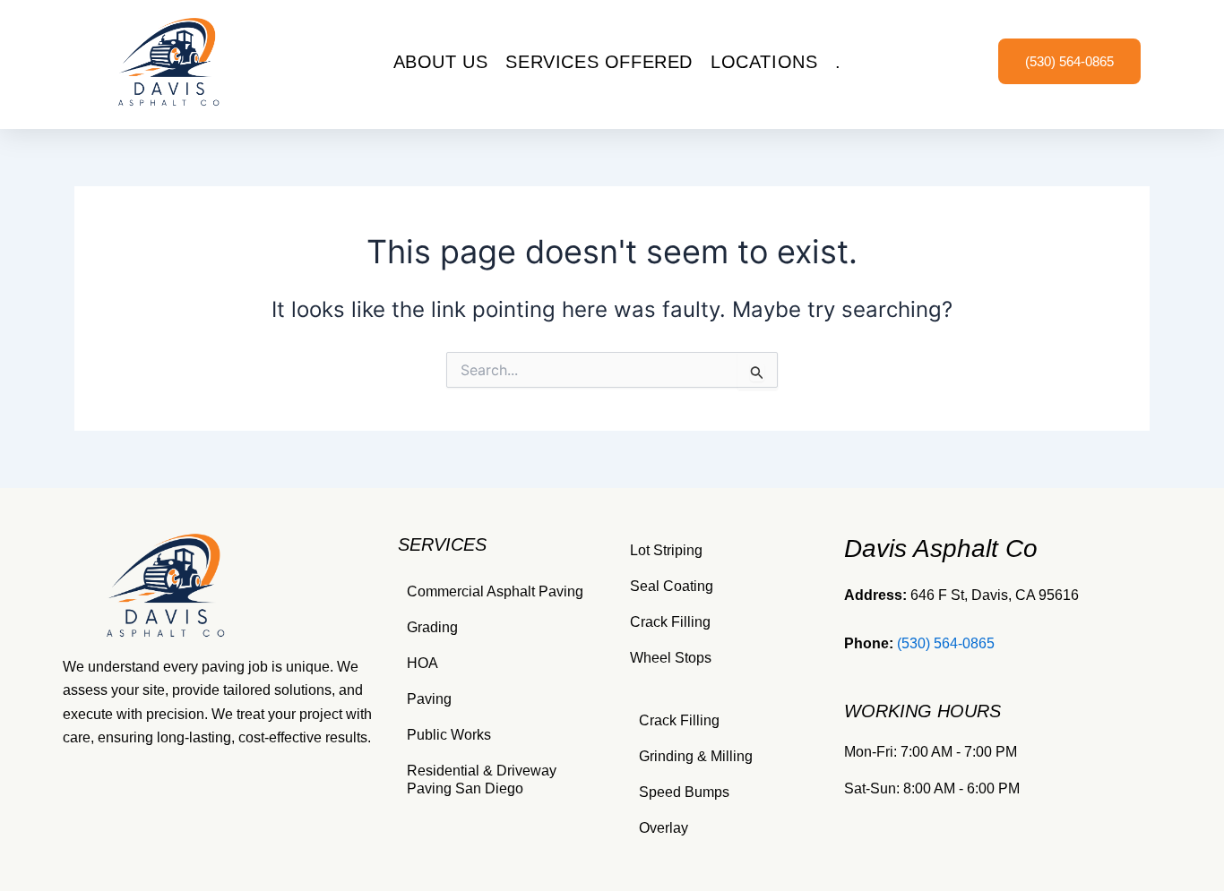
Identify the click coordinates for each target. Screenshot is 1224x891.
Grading (432, 627)
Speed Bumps (684, 792)
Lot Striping (666, 550)
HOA (422, 663)
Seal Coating (671, 586)
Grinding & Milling (696, 756)
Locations (764, 62)
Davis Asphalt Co (941, 548)
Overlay (663, 827)
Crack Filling (670, 622)
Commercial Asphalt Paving (495, 591)
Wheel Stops (670, 657)
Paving (429, 699)
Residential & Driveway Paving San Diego (481, 779)
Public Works (449, 734)
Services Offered (599, 62)
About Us (440, 62)
